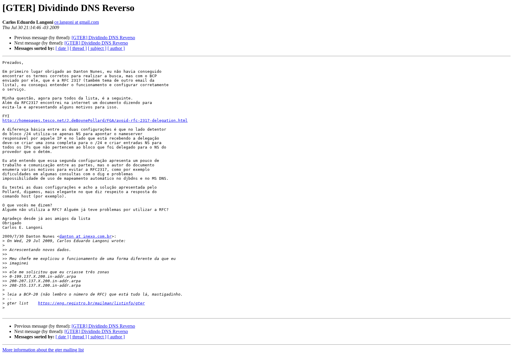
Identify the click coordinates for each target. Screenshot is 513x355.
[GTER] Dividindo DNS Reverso (103, 37)
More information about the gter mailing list (43, 349)
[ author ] (116, 48)
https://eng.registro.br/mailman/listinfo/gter (91, 303)
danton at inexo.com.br (85, 236)
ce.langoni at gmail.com (76, 22)
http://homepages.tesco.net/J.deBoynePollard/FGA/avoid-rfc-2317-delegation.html (95, 120)
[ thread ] (78, 48)
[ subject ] (97, 48)
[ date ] (62, 48)
